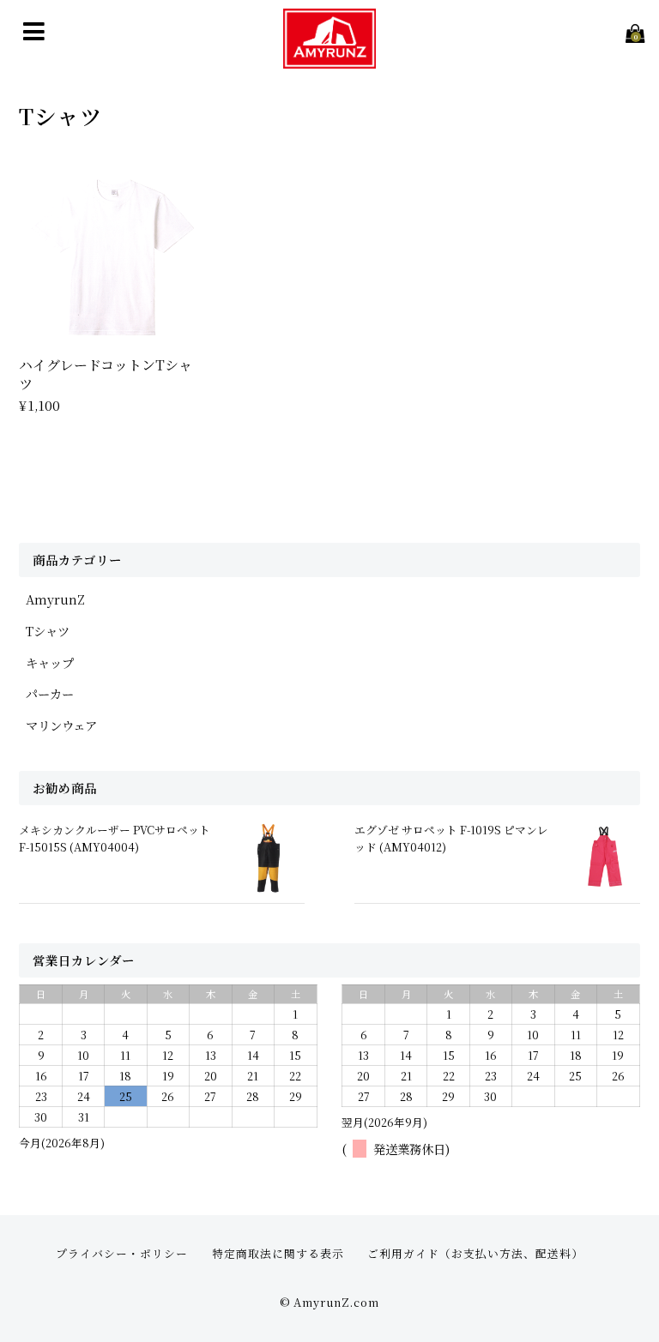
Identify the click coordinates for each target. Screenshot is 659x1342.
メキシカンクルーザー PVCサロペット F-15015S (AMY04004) (114, 837)
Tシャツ (48, 631)
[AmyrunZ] (329, 57)
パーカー (50, 693)
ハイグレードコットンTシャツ (105, 374)
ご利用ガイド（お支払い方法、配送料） (475, 1253)
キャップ (50, 662)
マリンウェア (61, 725)
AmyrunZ (55, 599)
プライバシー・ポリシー (122, 1253)
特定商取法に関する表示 (278, 1253)
